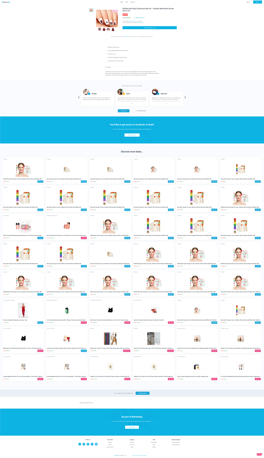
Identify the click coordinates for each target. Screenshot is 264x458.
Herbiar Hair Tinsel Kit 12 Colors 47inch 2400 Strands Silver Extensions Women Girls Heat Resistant (114, 348)
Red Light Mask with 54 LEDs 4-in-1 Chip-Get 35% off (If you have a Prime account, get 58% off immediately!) (73, 235)
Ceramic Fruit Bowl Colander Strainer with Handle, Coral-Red (149, 320)
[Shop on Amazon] (126, 403)
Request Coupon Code (149, 27)
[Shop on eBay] (141, 403)
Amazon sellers (110, 447)
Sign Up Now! (132, 135)
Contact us (132, 444)
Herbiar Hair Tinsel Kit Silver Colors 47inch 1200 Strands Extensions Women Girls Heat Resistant (157, 348)
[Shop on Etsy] (156, 403)
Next (185, 97)
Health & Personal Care (52, 215)
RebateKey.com (126, 36)
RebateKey (116, 455)
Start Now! (123, 110)
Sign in (110, 444)
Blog (132, 447)
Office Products (8, 356)
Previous (79, 97)
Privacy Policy (143, 455)
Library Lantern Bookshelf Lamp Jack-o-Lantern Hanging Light (192, 376)
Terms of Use (136, 455)
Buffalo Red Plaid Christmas (132, 21)
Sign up (110, 442)
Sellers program (176, 444)
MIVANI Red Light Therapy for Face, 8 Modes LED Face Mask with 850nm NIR (22, 179)
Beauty (6, 159)
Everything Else (141, 22)
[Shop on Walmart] (110, 403)
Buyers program (176, 442)
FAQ (127, 2)
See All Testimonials (141, 110)
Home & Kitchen (138, 300)
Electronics (7, 215)
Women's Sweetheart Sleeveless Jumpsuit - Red (15, 320)
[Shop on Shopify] (172, 403)
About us (132, 442)
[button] (42, 159)
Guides (154, 447)
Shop (121, 2)
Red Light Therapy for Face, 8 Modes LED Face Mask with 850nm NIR (64, 179)
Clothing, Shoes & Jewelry (10, 300)
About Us (133, 2)
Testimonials (154, 442)
